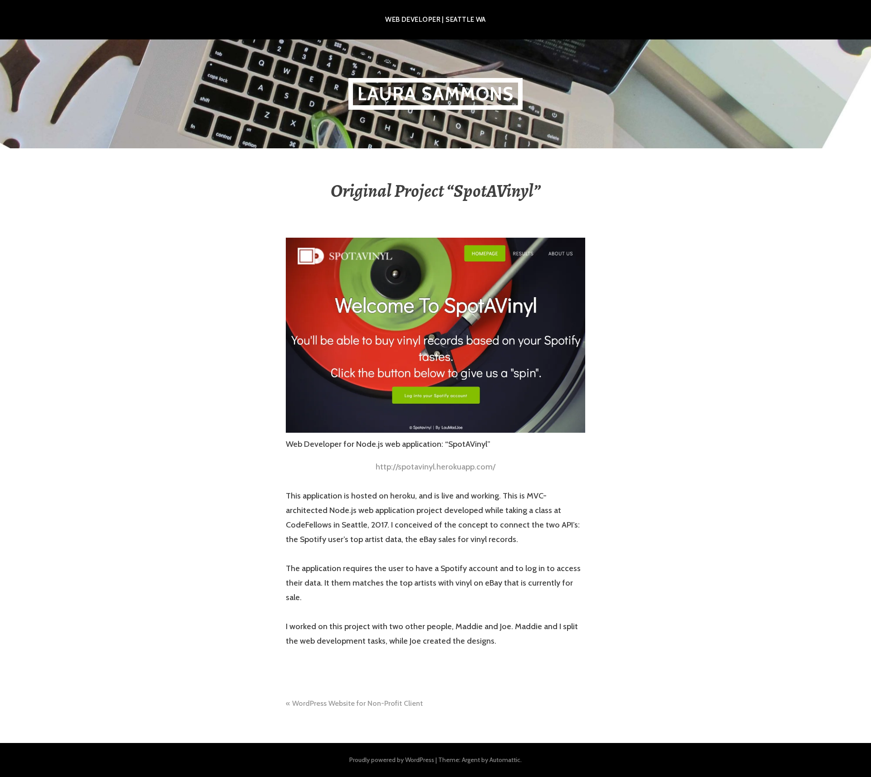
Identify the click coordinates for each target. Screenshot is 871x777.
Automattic (504, 760)
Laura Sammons (435, 94)
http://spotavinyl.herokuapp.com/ (435, 467)
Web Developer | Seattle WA (435, 19)
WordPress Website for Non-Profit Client (357, 703)
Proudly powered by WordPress (391, 760)
